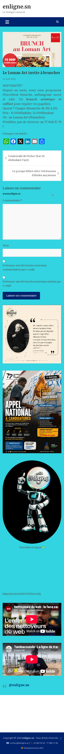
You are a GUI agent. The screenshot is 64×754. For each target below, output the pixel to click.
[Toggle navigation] (7, 21)
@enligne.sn (19, 685)
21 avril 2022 (9, 78)
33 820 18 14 (39, 743)
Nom (6, 245)
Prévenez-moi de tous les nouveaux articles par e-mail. (32, 283)
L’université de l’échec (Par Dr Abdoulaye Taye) (26, 158)
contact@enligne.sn (19, 743)
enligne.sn (17, 6)
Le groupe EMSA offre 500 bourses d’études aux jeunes (34, 173)
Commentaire (12, 200)
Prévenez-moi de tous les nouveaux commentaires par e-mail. (25, 267)
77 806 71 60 (52, 743)
